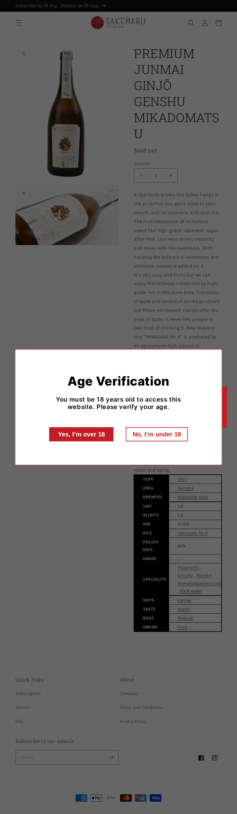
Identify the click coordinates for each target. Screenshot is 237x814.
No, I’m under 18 (157, 434)
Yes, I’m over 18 (81, 434)
